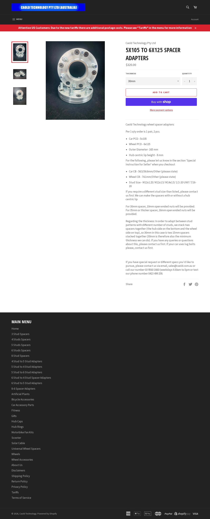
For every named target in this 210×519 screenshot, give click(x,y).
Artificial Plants (20, 394)
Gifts (14, 416)
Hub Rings (17, 427)
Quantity (187, 73)
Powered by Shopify (47, 513)
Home (15, 328)
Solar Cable (18, 443)
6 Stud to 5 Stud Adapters (26, 383)
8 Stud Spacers (20, 356)
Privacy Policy (19, 487)
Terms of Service (21, 498)
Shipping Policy (20, 476)
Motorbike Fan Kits (22, 432)
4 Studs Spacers (21, 339)
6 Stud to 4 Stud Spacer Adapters (31, 377)
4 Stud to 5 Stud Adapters (26, 361)
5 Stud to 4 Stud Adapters (26, 367)
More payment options (161, 110)
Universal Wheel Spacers (26, 448)
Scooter (16, 438)
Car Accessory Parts (22, 405)
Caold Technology (28, 513)
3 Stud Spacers (20, 334)
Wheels (15, 454)
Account (195, 19)
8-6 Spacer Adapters (23, 388)
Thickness (131, 73)
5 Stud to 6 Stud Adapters (26, 372)
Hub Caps (17, 421)
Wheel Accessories (22, 459)
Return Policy (19, 481)
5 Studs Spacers (21, 345)
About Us (16, 465)
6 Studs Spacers (21, 350)
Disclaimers (18, 470)
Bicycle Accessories (22, 399)
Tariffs (15, 492)
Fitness (15, 410)
